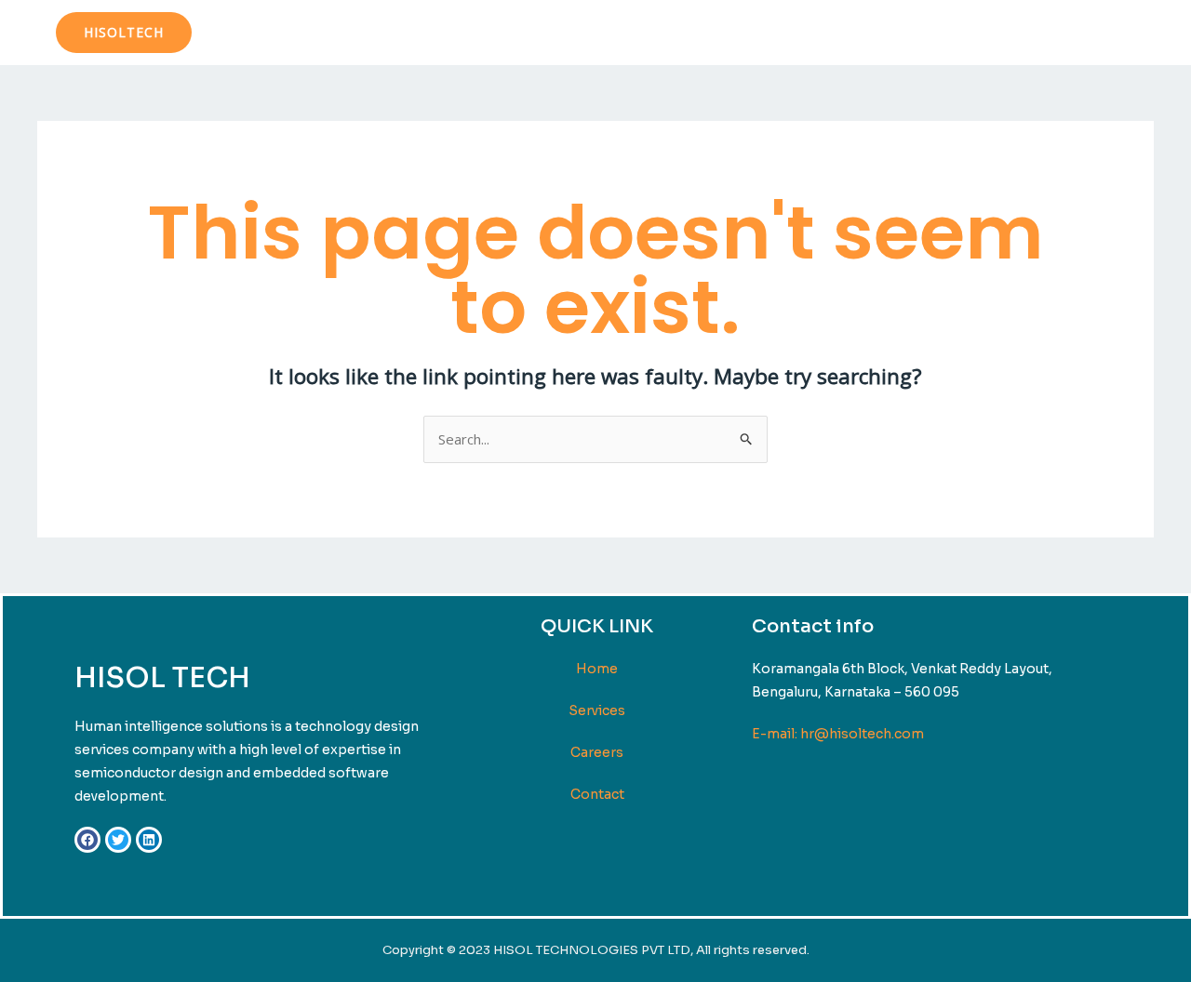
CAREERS (1006, 32)
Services (895, 32)
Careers (596, 752)
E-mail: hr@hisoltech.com (838, 733)
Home (812, 32)
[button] (124, 32)
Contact (1103, 32)
